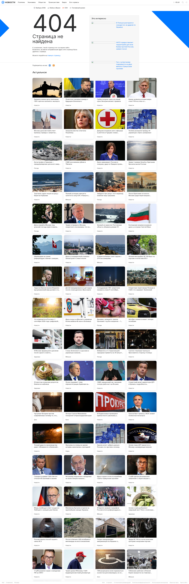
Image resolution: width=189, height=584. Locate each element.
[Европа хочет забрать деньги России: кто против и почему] (110, 438)
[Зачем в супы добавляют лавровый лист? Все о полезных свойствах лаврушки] (142, 501)
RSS (103, 582)
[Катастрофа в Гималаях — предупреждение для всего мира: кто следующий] (47, 155)
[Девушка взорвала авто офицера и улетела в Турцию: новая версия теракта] (110, 124)
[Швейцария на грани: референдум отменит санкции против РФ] (47, 250)
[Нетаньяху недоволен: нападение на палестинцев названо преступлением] (79, 470)
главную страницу (53, 55)
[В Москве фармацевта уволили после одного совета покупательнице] (47, 344)
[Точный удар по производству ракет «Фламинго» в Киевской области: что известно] (47, 438)
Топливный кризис (78, 8)
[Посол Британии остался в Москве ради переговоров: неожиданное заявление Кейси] (142, 187)
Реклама (16, 582)
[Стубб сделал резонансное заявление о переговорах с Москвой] (142, 470)
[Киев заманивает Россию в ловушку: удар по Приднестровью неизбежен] (110, 155)
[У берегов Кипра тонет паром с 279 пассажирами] (110, 250)
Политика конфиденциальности (141, 582)
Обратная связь (174, 582)
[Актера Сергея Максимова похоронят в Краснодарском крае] (79, 407)
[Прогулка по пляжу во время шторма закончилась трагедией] (79, 438)
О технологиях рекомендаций (122, 582)
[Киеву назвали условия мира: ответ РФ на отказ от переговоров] (142, 92)
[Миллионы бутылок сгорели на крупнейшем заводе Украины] (79, 501)
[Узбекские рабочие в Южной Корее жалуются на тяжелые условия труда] (142, 564)
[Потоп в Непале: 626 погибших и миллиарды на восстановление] (79, 532)
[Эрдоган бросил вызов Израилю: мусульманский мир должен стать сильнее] (47, 281)
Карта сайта (183, 582)
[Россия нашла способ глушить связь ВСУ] (47, 532)
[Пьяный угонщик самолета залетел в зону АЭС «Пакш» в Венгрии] (79, 187)
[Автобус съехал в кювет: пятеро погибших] (142, 312)
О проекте (109, 582)
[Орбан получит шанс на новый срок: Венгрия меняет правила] (110, 92)
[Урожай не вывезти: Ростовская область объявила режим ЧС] (110, 218)
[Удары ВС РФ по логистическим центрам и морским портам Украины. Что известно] (142, 532)
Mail (3, 582)
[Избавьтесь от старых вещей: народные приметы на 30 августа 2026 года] (110, 344)
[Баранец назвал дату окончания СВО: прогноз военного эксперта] (47, 92)
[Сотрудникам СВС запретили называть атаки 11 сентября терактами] (110, 281)
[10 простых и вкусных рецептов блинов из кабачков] (47, 375)
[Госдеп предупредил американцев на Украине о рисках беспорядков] (110, 532)
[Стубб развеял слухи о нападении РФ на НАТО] (47, 564)
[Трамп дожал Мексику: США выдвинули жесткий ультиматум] (79, 564)
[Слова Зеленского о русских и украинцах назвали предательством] (79, 344)
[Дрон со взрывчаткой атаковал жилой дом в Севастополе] (79, 250)
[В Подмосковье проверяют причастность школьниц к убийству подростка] (110, 407)
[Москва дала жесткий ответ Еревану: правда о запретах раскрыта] (47, 124)
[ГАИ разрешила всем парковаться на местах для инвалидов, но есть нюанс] (110, 564)
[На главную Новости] (9, 2)
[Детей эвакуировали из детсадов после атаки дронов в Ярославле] (79, 281)
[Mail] (3, 2)
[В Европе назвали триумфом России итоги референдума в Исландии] (110, 501)
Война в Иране (55, 8)
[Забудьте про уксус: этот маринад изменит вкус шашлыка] (110, 187)
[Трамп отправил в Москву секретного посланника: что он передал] (79, 218)
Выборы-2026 (41, 8)
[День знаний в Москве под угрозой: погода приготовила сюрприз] (47, 218)
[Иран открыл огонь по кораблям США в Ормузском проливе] (110, 470)
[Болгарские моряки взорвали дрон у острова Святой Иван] (142, 218)
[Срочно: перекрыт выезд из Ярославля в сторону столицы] (142, 344)
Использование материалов (160, 582)
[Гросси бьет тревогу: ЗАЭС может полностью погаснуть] (142, 407)
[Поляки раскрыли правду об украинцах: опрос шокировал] (142, 124)
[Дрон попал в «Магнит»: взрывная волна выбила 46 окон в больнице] (79, 312)
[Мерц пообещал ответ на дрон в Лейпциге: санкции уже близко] (47, 501)
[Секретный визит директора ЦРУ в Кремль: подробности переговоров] (142, 375)
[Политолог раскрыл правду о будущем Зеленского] (79, 92)
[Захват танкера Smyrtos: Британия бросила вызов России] (142, 155)
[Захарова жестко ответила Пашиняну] (79, 124)
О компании (9, 582)
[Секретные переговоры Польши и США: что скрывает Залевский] (142, 281)
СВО (66, 8)
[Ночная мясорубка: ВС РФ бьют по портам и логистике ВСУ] (142, 250)
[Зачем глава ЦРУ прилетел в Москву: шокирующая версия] (142, 438)
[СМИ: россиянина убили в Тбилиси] (79, 155)
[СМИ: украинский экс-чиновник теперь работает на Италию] (110, 375)
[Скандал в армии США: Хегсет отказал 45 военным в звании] (47, 470)
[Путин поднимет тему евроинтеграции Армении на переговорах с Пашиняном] (79, 375)
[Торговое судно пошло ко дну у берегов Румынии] (47, 187)
